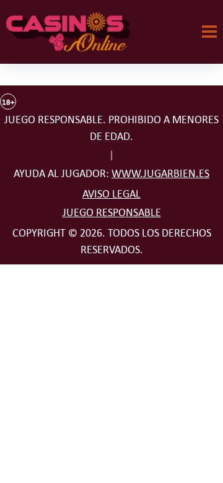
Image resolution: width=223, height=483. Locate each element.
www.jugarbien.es (160, 173)
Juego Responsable (112, 212)
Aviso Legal (111, 194)
